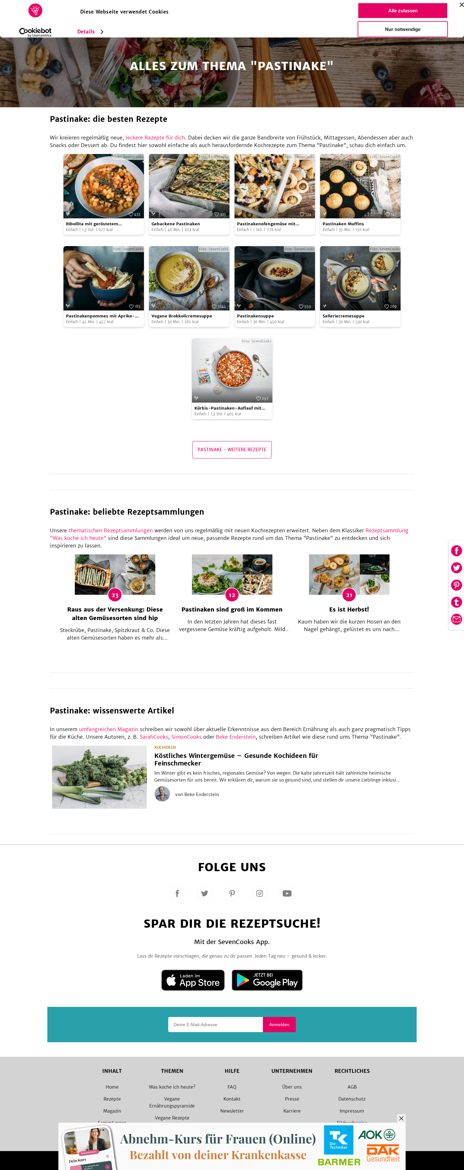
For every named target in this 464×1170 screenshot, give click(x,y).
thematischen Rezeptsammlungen (110, 530)
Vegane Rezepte (172, 1118)
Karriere (292, 1111)
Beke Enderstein (236, 737)
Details (86, 32)
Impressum (352, 1111)
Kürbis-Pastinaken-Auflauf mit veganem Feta (227, 408)
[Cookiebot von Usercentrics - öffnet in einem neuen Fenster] (35, 32)
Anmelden (279, 1024)
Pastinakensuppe (255, 316)
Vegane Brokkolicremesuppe (182, 316)
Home (112, 1087)
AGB (352, 1087)
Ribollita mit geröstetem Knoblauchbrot (92, 224)
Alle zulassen (403, 10)
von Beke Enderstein (197, 794)
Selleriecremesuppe (344, 316)
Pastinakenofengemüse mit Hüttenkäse (266, 224)
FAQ (232, 1087)
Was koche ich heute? (172, 1087)
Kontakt (232, 1099)
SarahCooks (154, 737)
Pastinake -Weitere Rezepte (232, 449)
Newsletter (232, 1111)
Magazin (112, 1111)
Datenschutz (352, 1099)
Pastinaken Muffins (343, 224)
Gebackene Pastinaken (176, 224)
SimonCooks (186, 737)
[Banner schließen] (462, 5)
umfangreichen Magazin (108, 729)
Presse (292, 1099)
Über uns (292, 1087)
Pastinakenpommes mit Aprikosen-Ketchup (100, 316)
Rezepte (112, 1099)
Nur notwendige (402, 29)
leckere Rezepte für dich (155, 137)
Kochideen (165, 747)
